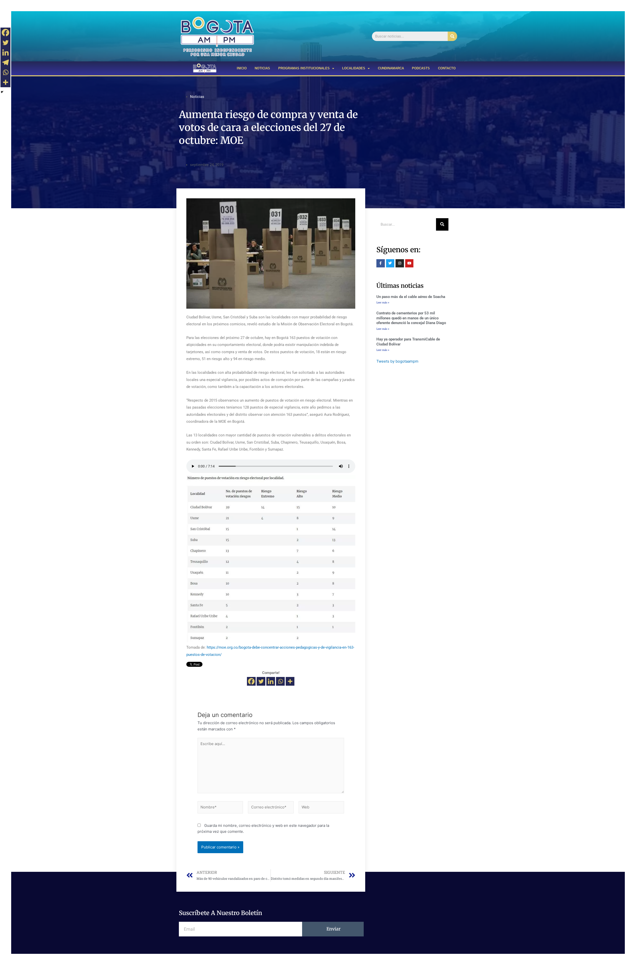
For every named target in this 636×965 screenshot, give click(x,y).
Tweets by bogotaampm (397, 361)
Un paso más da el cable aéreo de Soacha (410, 296)
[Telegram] (5, 62)
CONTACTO (447, 68)
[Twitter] (261, 681)
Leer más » (382, 302)
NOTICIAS (262, 68)
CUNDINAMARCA (391, 68)
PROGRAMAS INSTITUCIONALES (304, 68)
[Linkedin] (270, 681)
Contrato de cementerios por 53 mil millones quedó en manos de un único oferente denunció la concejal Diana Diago (411, 318)
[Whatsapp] (280, 681)
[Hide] (2, 92)
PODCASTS (421, 68)
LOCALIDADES (353, 68)
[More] (290, 681)
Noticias (197, 96)
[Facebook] (251, 681)
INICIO (242, 68)
